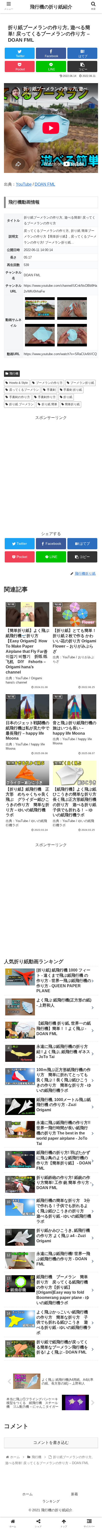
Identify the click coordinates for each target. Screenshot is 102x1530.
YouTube (24, 184)
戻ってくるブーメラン (24, 390)
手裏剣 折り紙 (72, 390)
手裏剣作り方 (47, 397)
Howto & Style (18, 383)
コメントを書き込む (51, 1442)
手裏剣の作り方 (19, 397)
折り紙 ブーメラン (21, 404)
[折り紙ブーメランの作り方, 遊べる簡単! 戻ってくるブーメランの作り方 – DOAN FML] (62, 1088)
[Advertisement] (51, 472)
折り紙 (67, 397)
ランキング (51, 1501)
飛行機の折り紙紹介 (51, 6)
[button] (91, 844)
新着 (74, 1494)
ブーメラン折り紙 (82, 383)
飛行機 (13, 373)
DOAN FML (45, 184)
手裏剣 (51, 390)
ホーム (27, 1494)
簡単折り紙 (72, 404)
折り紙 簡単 (49, 404)
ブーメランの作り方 (49, 383)
